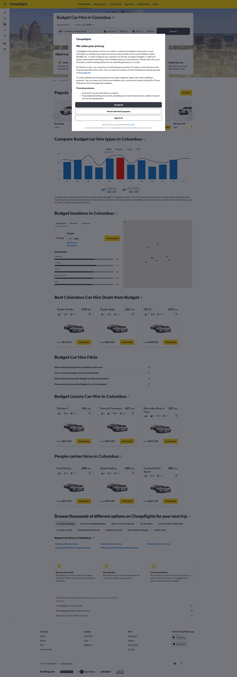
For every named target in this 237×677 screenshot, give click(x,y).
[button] (118, 105)
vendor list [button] (86, 73)
